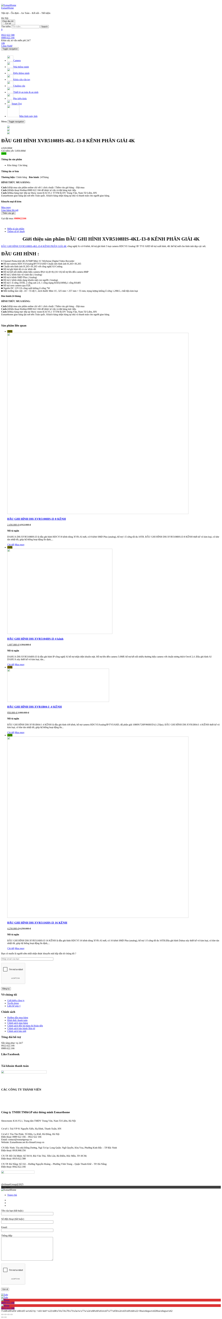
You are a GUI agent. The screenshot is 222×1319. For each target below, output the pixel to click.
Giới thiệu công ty (15, 1000)
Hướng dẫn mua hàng (17, 1017)
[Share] (5, 1314)
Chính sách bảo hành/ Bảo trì (21, 1028)
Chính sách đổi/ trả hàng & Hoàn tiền (25, 1025)
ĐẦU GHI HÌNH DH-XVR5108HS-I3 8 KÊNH (36, 519)
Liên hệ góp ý (14, 1006)
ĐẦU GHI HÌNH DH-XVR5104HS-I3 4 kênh (35, 638)
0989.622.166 (7, 37)
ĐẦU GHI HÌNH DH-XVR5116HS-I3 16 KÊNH (37, 922)
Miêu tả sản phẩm (15, 228)
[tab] (114, 228)
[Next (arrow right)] (5, 1317)
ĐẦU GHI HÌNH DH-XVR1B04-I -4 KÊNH (34, 706)
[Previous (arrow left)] (2, 1317)
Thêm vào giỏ (8, 213)
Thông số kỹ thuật (16, 231)
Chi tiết (10, 544)
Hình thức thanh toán (17, 1020)
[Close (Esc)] (2, 1314)
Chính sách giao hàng (17, 1023)
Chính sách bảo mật (16, 1031)
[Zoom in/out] (11, 1314)
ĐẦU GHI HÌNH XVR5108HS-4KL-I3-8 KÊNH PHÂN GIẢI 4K (34, 246)
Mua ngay (19, 544)
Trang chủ (12, 1195)
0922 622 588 (7, 35)
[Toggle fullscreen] (8, 1314)
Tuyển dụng (13, 1003)
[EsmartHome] (8, 5)
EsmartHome (7, 8)
